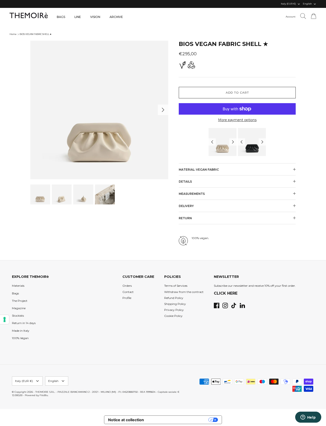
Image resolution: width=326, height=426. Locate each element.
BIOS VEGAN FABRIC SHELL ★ (36, 34)
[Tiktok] (234, 305)
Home (13, 34)
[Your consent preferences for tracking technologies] (4, 319)
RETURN (185, 218)
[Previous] (212, 142)
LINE (77, 17)
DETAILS (185, 181)
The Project (19, 301)
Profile (126, 298)
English (307, 3)
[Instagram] (225, 305)
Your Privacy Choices (178, 419)
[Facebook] (216, 305)
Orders (127, 285)
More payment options (237, 120)
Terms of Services (175, 285)
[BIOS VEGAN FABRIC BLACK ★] (252, 142)
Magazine (19, 308)
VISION (95, 17)
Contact (128, 292)
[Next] (163, 110)
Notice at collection (126, 419)
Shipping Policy (175, 304)
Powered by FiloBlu (36, 395)
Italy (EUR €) (288, 3)
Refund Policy (173, 298)
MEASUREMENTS (192, 194)
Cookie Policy (173, 316)
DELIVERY (186, 206)
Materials (18, 285)
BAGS (61, 17)
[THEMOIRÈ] (29, 15)
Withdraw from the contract (184, 292)
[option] (99, 110)
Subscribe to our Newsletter (152, 4)
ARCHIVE (116, 17)
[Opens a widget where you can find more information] (308, 418)
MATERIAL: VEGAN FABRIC (199, 169)
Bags (15, 293)
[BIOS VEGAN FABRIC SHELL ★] (223, 142)
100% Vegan (20, 338)
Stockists (18, 315)
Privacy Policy (174, 310)
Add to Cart (237, 92)
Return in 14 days (24, 323)
